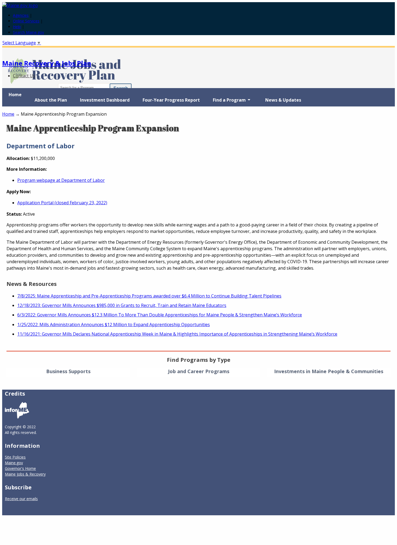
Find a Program (226, 101)
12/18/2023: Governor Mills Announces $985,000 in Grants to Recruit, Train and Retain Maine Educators (121, 305)
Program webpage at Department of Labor (61, 180)
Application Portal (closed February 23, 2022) (62, 203)
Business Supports (68, 371)
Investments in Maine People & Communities (328, 371)
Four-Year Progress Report (171, 100)
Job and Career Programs (198, 371)
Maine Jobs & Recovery (25, 474)
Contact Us (24, 76)
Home (15, 95)
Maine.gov (14, 462)
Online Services (26, 21)
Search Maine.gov (28, 32)
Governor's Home (20, 468)
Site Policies (15, 457)
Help (17, 26)
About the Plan (51, 100)
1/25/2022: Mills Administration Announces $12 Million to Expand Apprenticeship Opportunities (113, 324)
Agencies (21, 15)
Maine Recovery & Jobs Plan (46, 63)
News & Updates (283, 100)
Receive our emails (21, 498)
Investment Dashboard (105, 100)
